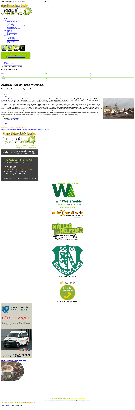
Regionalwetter (10, 23)
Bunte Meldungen (11, 41)
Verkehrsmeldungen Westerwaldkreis (16, 26)
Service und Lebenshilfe (13, 40)
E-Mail (5, 96)
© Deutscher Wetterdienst (6, 80)
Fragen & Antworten (12, 33)
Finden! (46, 1)
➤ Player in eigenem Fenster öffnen (16, 57)
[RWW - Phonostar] (16, 50)
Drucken (6, 94)
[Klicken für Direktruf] (16, 357)
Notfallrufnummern (11, 27)
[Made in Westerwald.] (67, 204)
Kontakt (88, 400)
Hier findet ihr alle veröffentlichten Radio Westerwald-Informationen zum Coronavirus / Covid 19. (25, 129)
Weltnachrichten (11, 37)
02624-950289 (77, 217)
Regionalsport (10, 24)
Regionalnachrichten (12, 21)
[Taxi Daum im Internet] (67, 284)
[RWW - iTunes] (4, 50)
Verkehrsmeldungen (14, 118)
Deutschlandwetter (11, 38)
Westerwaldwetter (60, 400)
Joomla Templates (5, 405)
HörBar (9, 42)
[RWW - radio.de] (22, 50)
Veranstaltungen (81, 400)
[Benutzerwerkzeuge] (1, 92)
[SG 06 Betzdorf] (67, 260)
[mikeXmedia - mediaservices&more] (67, 215)
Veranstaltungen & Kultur (13, 28)
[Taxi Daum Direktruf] (67, 300)
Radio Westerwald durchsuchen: (9, 1)
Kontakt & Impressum (12, 34)
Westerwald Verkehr (71, 400)
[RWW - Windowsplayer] (10, 50)
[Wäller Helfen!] (67, 231)
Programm (9, 31)
